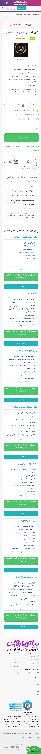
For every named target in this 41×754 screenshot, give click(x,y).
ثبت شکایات (16, 663)
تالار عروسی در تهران (34, 656)
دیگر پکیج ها (20, 59)
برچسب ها (16, 670)
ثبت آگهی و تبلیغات (31, 733)
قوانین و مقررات (15, 667)
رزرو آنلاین (23, 8)
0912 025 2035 (26, 738)
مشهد (38, 684)
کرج (38, 688)
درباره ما (17, 656)
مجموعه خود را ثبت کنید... (33, 673)
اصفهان (37, 691)
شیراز (38, 695)
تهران (38, 681)
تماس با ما (16, 660)
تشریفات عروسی (35, 663)
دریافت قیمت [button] (21, 286)
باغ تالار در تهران (35, 660)
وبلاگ (38, 667)
